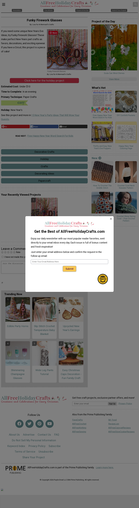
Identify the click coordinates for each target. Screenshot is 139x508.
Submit (69, 268)
